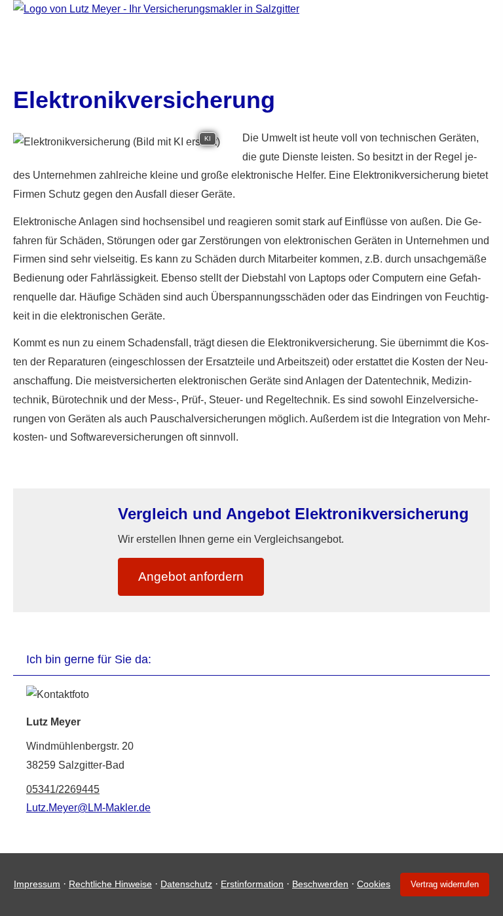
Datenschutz (186, 884)
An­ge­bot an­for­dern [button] (191, 576)
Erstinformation (252, 884)
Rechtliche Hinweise (110, 884)
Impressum (37, 884)
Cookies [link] (373, 884)
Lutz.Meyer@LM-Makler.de (88, 807)
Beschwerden (320, 884)
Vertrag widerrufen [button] (445, 884)
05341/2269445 (63, 789)
